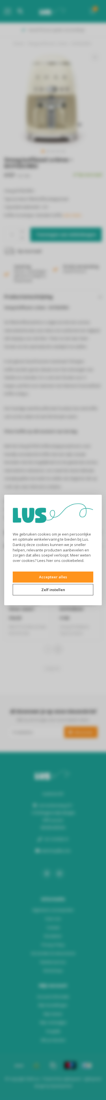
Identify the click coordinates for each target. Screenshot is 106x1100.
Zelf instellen (53, 589)
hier (49, 560)
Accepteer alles (53, 576)
